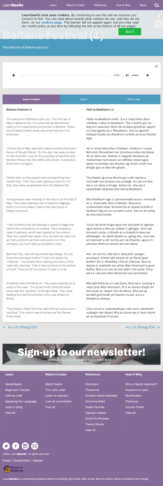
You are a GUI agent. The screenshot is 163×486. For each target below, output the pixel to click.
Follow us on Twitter (6, 446)
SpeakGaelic (13, 384)
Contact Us (34, 446)
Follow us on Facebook (15, 446)
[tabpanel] (81, 213)
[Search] (157, 5)
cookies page (51, 22)
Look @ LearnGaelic (58, 401)
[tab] (31, 99)
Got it (129, 32)
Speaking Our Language (21, 401)
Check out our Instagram (25, 446)
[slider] (65, 75)
